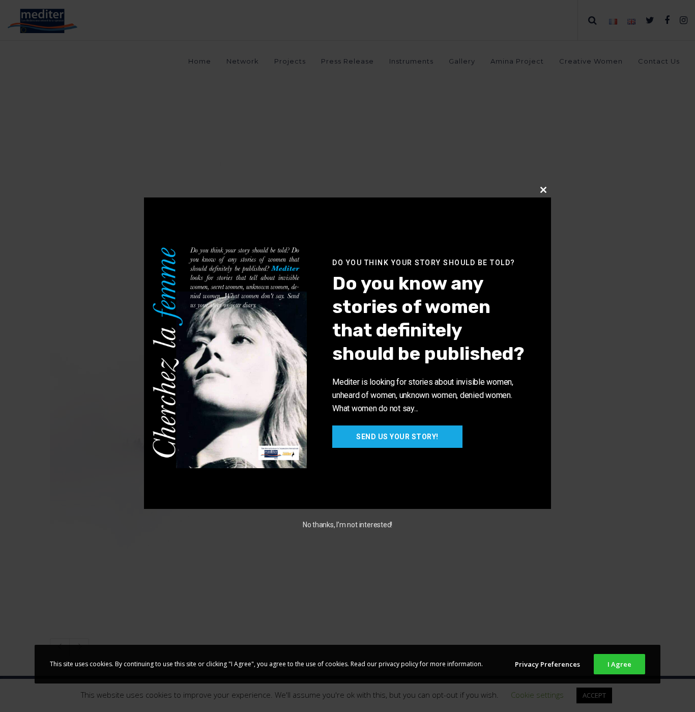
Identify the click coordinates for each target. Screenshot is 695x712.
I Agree (619, 664)
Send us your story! (397, 437)
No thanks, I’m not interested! (347, 525)
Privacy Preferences (547, 664)
